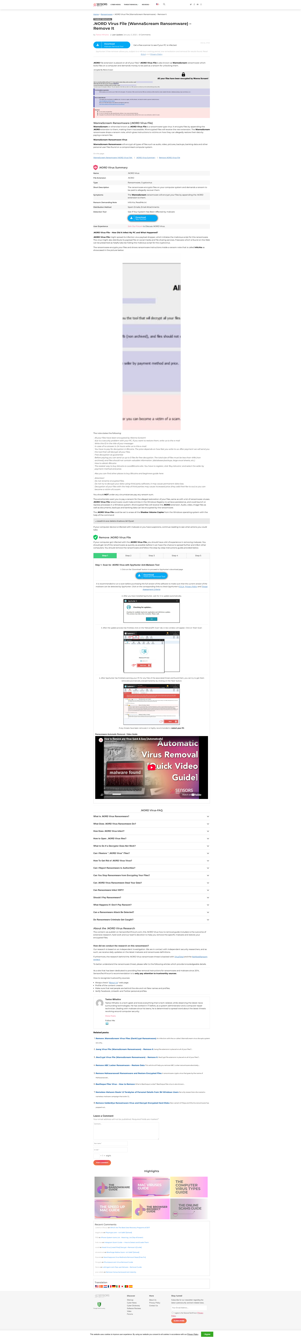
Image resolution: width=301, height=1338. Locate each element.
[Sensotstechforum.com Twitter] (191, 4)
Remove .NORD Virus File (169, 158)
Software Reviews (134, 1308)
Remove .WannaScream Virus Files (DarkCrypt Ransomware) (126, 1038)
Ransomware (106, 14)
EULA (143, 54)
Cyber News (116, 4)
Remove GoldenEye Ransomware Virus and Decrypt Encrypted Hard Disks (133, 1103)
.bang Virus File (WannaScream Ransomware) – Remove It (124, 1049)
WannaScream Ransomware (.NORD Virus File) (113, 158)
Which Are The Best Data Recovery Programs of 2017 (130, 1227)
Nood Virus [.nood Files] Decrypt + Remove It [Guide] (122, 1247)
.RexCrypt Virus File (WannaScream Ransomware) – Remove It (127, 1057)
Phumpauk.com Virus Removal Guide (118, 1262)
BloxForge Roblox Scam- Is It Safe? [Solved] (123, 1252)
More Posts (110, 1016)
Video (129, 1311)
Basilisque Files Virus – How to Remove (115, 1084)
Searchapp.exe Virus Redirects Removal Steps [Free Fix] (125, 1257)
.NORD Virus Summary (145, 158)
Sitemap (130, 1300)
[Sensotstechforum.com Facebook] (194, 4)
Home (96, 14)
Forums (130, 1314)
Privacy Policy (156, 54)
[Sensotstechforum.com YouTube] (197, 4)
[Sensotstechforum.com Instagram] (201, 4)
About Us (113, 983)
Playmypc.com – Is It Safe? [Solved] (119, 1232)
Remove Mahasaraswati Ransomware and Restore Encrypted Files (129, 1073)
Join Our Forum (135, 226)
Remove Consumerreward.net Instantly (121, 1272)
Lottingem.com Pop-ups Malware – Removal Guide (122, 1267)
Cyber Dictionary (133, 1305)
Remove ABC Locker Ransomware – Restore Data (120, 1065)
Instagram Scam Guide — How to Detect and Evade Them (126, 1242)
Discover (131, 1296)
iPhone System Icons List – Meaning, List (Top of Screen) (122, 1237)
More (151, 1296)
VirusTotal (179, 957)
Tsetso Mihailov (102, 35)
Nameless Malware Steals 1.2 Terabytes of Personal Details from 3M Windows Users (137, 1092)
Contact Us (153, 1305)
